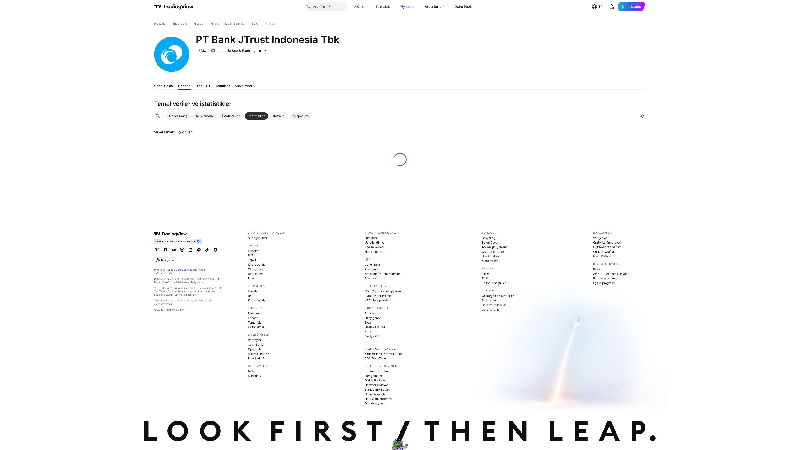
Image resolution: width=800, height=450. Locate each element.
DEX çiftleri (255, 273)
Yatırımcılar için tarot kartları (383, 353)
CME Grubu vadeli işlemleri (383, 291)
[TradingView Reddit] (215, 250)
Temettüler (255, 322)
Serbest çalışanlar (494, 305)
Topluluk (383, 7)
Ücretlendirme (374, 242)
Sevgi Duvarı (490, 242)
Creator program (493, 251)
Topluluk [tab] (203, 86)
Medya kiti (372, 336)
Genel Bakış (373, 264)
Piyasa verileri (374, 247)
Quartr (194, 300)
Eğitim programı (604, 283)
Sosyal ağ (488, 238)
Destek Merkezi (375, 327)
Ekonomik (254, 313)
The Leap (371, 278)
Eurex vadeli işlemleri (379, 296)
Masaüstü (254, 376)
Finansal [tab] (184, 86)
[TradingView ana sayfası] (174, 7)
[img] (260, 50)
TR (600, 7)
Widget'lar (600, 238)
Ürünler (359, 7)
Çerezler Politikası (377, 385)
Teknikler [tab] (222, 86)
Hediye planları (375, 251)
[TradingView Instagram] (182, 250)
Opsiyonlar (255, 349)
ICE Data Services (181, 269)
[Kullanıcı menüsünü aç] (612, 6)
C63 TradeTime (375, 358)
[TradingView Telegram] (199, 250)
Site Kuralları (490, 256)
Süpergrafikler (257, 238)
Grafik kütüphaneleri (607, 242)
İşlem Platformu (603, 256)
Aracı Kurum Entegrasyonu (611, 273)
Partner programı (604, 278)
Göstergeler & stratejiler (498, 296)
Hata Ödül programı (378, 398)
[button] (369, 6)
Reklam (598, 269)
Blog (368, 322)
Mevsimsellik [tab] (245, 86)
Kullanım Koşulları (376, 371)
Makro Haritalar (258, 353)
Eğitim (486, 278)
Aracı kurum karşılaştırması (383, 273)
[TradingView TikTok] (207, 250)
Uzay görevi (373, 318)
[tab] (178, 116)
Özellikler (371, 238)
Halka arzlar (256, 327)
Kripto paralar (257, 264)
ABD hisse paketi (376, 300)
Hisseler (253, 250)
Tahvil (252, 260)
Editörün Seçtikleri (494, 283)
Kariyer (369, 331)
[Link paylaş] (642, 116)
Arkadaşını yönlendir (495, 247)
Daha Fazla (464, 7)
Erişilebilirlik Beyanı (377, 389)
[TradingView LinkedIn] (190, 250)
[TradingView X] (157, 250)
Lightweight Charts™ (607, 247)
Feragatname (374, 376)
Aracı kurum (435, 7)
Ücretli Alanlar (491, 309)
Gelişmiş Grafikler (604, 251)
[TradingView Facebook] (165, 250)
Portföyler (254, 340)
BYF (250, 255)
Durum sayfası (374, 403)
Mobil (251, 371)
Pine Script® (256, 358)
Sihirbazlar (489, 300)
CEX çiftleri (255, 269)
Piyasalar (407, 7)
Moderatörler (490, 260)
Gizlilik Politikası (375, 380)
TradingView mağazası (380, 349)
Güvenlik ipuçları (376, 394)
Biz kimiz (371, 313)
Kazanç (253, 318)
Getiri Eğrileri (256, 344)
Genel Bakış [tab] (163, 86)
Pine (251, 278)
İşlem (485, 273)
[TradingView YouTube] (174, 250)
